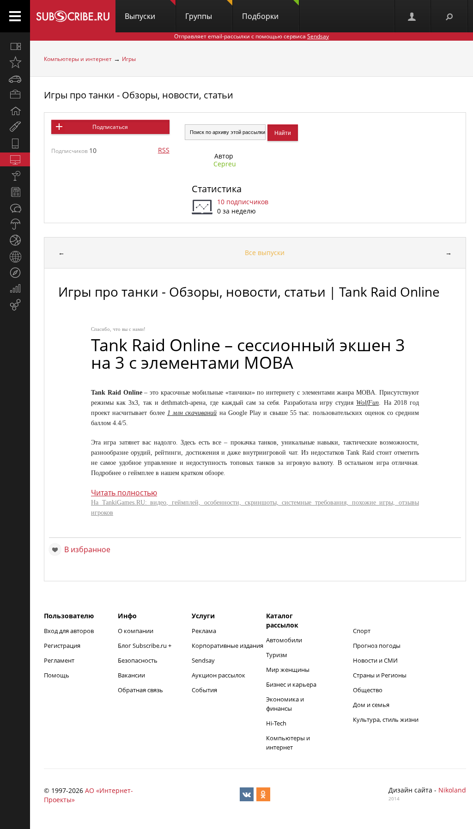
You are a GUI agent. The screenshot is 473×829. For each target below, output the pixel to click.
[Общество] (15, 208)
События (204, 690)
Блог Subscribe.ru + (145, 645)
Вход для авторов (69, 631)
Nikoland (452, 790)
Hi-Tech (276, 723)
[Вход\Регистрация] (412, 16)
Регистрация (62, 645)
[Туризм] (15, 273)
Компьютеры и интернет (78, 59)
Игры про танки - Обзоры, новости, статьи (138, 95)
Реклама (204, 631)
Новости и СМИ (375, 660)
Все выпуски (265, 252)
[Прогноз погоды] (15, 224)
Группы (198, 16)
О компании (135, 631)
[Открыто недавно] (15, 62)
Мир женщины (287, 669)
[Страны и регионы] (15, 256)
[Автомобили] (15, 78)
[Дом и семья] (15, 111)
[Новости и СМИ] (15, 192)
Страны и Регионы (379, 675)
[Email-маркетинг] (15, 305)
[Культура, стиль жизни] (15, 176)
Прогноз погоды (376, 645)
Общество (367, 690)
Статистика (217, 189)
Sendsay (203, 660)
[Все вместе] (15, 46)
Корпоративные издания (227, 645)
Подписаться (110, 127)
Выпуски (140, 16)
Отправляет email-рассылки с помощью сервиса (251, 36)
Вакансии (131, 675)
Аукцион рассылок (218, 675)
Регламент (59, 660)
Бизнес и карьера (291, 684)
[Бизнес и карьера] (15, 95)
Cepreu (224, 163)
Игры (129, 59)
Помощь (56, 675)
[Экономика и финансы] (15, 289)
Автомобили (284, 640)
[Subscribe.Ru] (72, 16)
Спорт (361, 631)
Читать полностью (124, 493)
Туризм (276, 655)
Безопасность (138, 660)
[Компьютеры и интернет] (15, 159)
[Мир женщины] (15, 127)
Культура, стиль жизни (385, 719)
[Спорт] (15, 240)
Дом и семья (371, 705)
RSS (164, 150)
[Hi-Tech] (15, 143)
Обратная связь (140, 690)
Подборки (260, 16)
